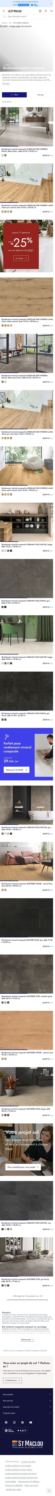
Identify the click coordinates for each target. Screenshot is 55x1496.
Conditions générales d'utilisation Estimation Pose (21, 1477)
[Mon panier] (51, 11)
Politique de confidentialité (14, 1485)
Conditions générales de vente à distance (18, 1469)
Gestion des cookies (31, 1485)
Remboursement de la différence (28, 1481)
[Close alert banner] (51, 3)
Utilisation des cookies (13, 1489)
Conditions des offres (28, 1462)
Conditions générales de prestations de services (20, 1473)
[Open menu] (4, 11)
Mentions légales (10, 1481)
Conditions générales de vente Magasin (18, 1465)
